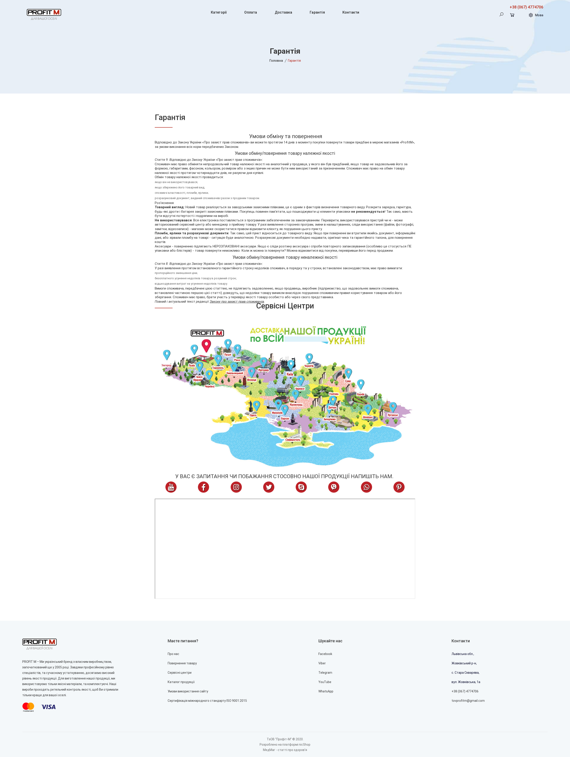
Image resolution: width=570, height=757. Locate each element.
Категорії (219, 12)
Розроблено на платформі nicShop (285, 744)
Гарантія (317, 12)
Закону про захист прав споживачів (237, 302)
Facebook (325, 654)
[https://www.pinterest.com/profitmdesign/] (399, 487)
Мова (539, 15)
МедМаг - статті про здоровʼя (285, 750)
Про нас (173, 654)
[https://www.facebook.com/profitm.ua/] (203, 487)
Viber (322, 663)
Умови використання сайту (188, 691)
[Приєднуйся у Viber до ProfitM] (333, 487)
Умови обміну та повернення (285, 136)
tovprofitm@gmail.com (468, 700)
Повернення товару (182, 663)
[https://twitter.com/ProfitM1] (268, 487)
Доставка (283, 12)
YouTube (324, 682)
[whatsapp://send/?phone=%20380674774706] (366, 487)
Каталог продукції (181, 682)
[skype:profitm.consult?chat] (301, 487)
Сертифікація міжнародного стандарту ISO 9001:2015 (207, 700)
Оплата (250, 12)
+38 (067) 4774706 (526, 7)
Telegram (325, 672)
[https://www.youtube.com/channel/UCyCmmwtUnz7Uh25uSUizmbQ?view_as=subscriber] (171, 487)
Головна (276, 61)
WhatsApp (325, 691)
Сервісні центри (285, 305)
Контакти (350, 12)
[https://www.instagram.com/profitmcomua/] (236, 487)
